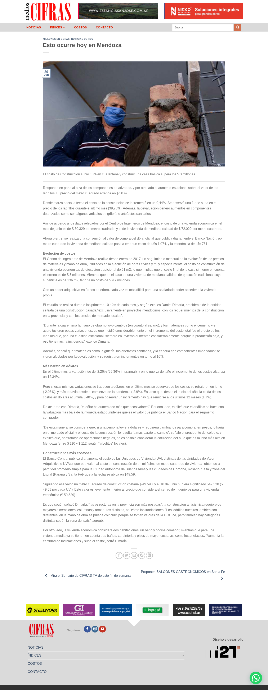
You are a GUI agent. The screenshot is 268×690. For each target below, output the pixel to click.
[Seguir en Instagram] (94, 629)
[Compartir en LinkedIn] (149, 555)
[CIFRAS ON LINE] (48, 11)
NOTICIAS (33, 27)
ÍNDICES (56, 27)
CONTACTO (104, 27)
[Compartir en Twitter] (126, 555)
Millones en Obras (56, 39)
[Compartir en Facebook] (119, 555)
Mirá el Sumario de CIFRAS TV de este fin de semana (90, 576)
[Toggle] (183, 655)
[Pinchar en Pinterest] (141, 555)
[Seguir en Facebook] (87, 629)
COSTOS (80, 27)
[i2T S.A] (224, 652)
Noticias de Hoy (82, 39)
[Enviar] (237, 27)
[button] (256, 678)
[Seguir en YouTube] (102, 629)
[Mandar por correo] (134, 555)
